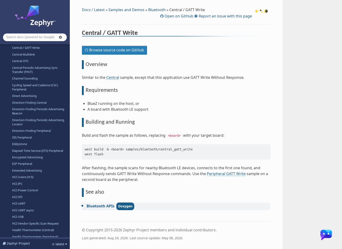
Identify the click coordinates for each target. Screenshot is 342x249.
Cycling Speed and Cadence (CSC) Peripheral (35, 87)
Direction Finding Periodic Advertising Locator (38, 122)
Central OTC (20, 61)
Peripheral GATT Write (226, 173)
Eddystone (19, 144)
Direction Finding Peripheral (31, 131)
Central (112, 77)
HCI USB (17, 217)
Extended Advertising (27, 170)
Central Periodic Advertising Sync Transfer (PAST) (35, 70)
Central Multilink (23, 54)
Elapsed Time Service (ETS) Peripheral (37, 151)
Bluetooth (157, 9)
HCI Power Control (25, 190)
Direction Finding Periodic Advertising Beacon (38, 111)
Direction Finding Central (29, 102)
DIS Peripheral (22, 137)
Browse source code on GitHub (116, 50)
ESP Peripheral (22, 164)
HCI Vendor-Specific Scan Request (35, 223)
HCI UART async (23, 210)
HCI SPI (17, 197)
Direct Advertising (24, 96)
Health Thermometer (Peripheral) (35, 237)
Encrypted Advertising (27, 157)
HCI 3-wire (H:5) (23, 177)
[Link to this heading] (140, 33)
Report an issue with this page (225, 16)
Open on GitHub (178, 16)
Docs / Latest (93, 9)
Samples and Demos (126, 9)
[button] (60, 37)
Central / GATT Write (26, 48)
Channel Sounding (25, 78)
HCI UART (18, 203)
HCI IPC (17, 184)
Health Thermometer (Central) (33, 230)
